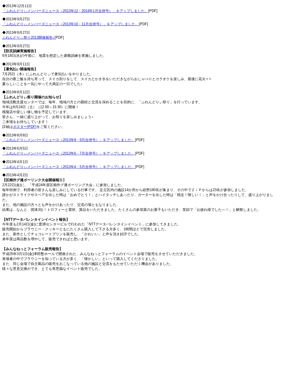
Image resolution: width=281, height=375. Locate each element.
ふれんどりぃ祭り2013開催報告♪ (28, 37)
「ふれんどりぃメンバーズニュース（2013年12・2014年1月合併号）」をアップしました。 (75, 11)
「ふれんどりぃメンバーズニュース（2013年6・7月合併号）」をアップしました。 (68, 153)
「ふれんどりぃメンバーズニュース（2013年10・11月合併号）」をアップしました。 (70, 24)
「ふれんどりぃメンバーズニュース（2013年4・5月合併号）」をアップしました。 (68, 167)
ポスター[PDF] (24, 127)
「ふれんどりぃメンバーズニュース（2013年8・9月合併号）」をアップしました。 (68, 140)
